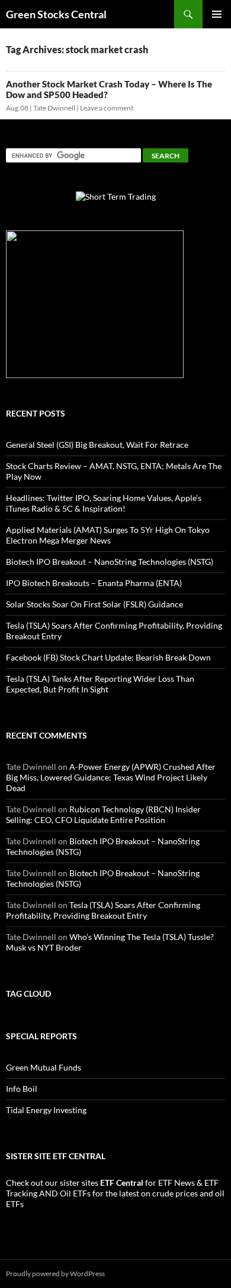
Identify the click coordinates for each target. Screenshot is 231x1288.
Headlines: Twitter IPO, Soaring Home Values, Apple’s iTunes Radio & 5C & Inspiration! (103, 503)
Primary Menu (217, 14)
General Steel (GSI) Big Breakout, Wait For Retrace (97, 445)
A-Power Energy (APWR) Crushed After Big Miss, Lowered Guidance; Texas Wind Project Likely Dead (111, 777)
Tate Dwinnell (54, 107)
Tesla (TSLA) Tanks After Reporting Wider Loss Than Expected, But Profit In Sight (100, 684)
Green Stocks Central (56, 14)
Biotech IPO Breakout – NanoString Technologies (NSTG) (109, 562)
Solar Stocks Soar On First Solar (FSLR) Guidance (94, 604)
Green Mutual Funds (43, 1067)
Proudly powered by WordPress (55, 1273)
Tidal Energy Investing (46, 1110)
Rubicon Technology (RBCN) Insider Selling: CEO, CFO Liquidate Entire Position (103, 814)
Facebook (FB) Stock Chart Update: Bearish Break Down (108, 657)
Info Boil (21, 1089)
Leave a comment (106, 107)
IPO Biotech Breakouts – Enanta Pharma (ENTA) (94, 583)
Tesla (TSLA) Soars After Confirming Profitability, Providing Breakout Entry (103, 910)
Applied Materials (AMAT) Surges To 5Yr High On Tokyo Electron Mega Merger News (108, 535)
